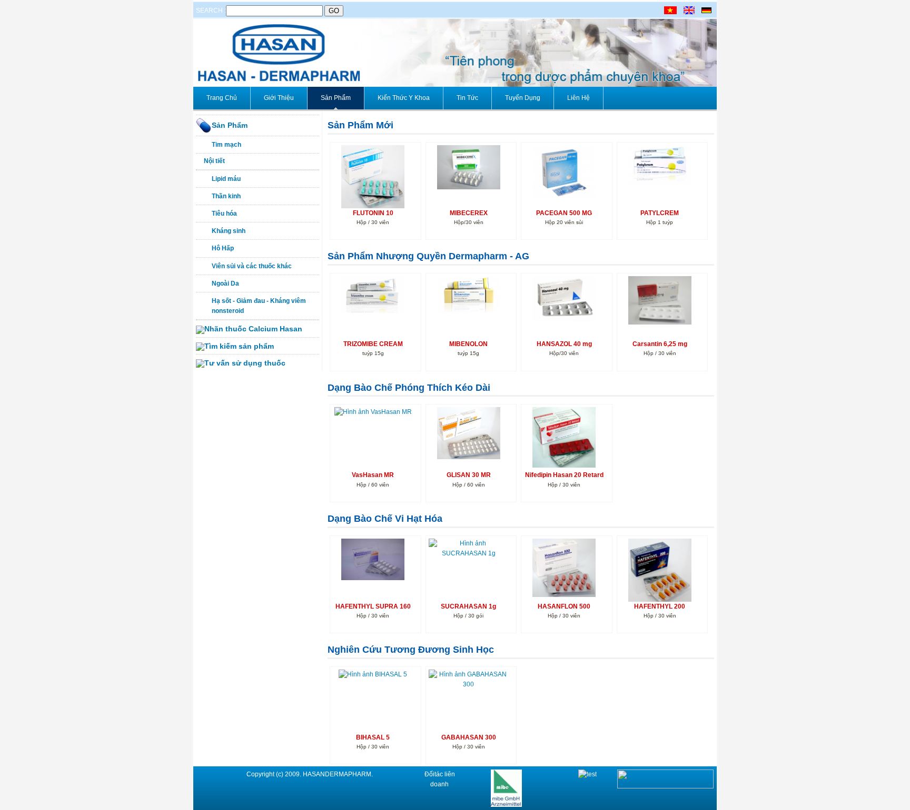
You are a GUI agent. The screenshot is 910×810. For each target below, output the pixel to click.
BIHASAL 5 (373, 737)
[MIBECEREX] (468, 166)
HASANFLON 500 (564, 606)
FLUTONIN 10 (373, 213)
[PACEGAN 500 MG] (564, 171)
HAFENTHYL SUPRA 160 (373, 606)
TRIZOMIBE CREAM (373, 344)
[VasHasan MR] (373, 412)
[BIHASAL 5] (373, 673)
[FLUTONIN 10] (372, 176)
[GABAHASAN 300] (469, 679)
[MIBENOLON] (468, 294)
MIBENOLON (468, 344)
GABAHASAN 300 (468, 737)
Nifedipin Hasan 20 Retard (564, 475)
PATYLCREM (659, 213)
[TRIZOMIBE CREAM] (372, 294)
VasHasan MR (373, 475)
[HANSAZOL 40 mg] (564, 298)
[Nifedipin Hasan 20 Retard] (564, 437)
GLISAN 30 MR (469, 475)
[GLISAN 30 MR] (468, 433)
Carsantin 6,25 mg (659, 344)
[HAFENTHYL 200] (659, 571)
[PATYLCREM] (659, 164)
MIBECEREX (469, 213)
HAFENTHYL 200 (659, 606)
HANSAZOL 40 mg (564, 344)
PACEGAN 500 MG (564, 213)
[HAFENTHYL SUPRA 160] (372, 559)
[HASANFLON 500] (564, 567)
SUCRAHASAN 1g (468, 606)
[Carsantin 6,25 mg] (659, 299)
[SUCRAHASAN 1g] (469, 548)
